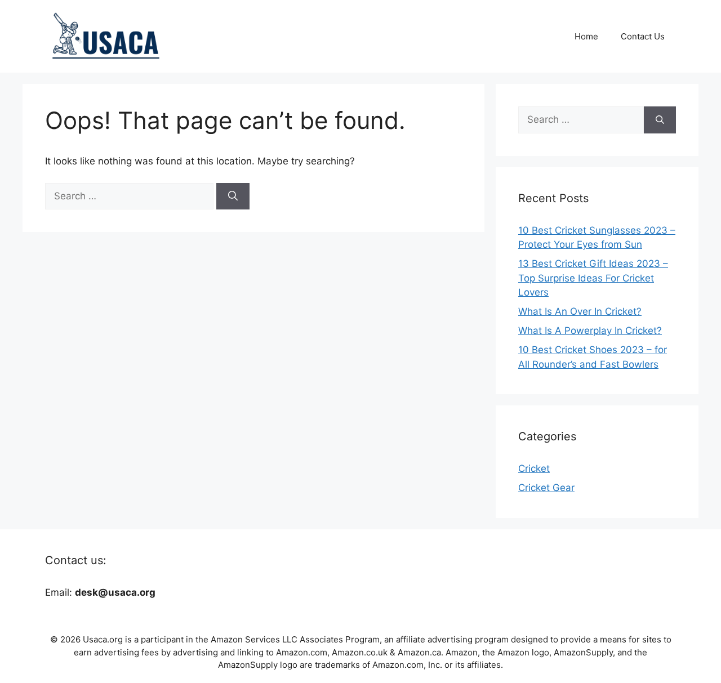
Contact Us (643, 36)
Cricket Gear (546, 487)
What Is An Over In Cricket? (580, 311)
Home (586, 36)
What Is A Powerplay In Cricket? (590, 330)
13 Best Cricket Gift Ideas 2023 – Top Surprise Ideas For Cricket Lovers (593, 278)
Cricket (534, 468)
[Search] (233, 196)
